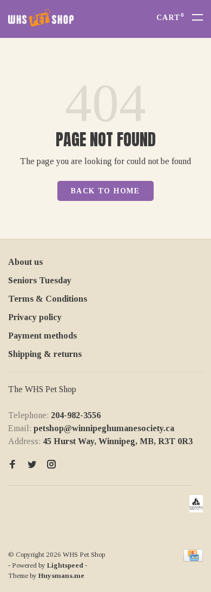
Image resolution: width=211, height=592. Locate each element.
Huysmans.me (61, 575)
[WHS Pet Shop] (196, 504)
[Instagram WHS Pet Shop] (51, 465)
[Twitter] (32, 465)
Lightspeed (65, 565)
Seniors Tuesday (39, 280)
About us (25, 261)
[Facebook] (12, 465)
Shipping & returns (45, 354)
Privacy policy (35, 317)
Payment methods (42, 335)
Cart (170, 18)
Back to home (105, 191)
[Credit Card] (193, 558)
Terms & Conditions (47, 298)
